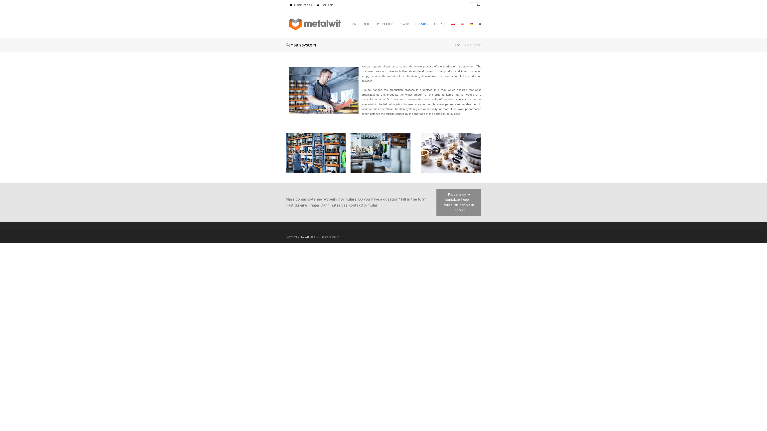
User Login (327, 5)
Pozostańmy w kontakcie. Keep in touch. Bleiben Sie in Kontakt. (459, 202)
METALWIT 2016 (307, 237)
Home (456, 44)
